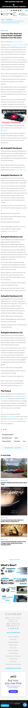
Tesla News (9, 19)
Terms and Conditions (13, 650)
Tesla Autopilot (6, 441)
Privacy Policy (13, 647)
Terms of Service (13, 658)
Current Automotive (18, 41)
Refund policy (13, 661)
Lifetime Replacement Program (13, 664)
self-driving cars (7, 438)
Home (2, 19)
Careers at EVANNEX (13, 636)
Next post (18, 448)
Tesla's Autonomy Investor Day (16, 45)
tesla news (17, 441)
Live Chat (25, 705)
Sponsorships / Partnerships (13, 656)
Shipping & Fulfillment (13, 642)
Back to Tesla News (15, 559)
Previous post (9, 448)
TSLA (24, 441)
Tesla (25, 76)
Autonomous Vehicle (7, 434)
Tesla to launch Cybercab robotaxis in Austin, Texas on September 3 (12, 520)
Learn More (17, 703)
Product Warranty (13, 645)
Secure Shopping (13, 653)
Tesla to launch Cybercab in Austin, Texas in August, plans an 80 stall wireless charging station (13, 543)
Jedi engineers (13, 59)
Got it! (5, 705)
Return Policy (13, 639)
